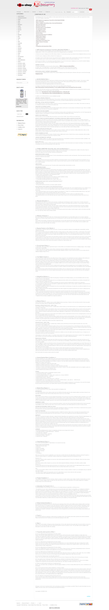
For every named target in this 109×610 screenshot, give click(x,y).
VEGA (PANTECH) (21, 59)
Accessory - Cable (21, 66)
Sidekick (19, 49)
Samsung (20, 48)
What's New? (26, 11)
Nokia (19, 37)
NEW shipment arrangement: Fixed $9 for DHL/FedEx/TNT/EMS (50, 20)
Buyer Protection (40, 21)
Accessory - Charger (22, 68)
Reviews (40, 11)
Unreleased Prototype (22, 17)
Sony (19, 54)
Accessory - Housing (22, 71)
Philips (19, 44)
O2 (18, 39)
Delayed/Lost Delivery (41, 31)
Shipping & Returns (21, 123)
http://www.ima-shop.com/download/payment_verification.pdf (55, 91)
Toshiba (19, 58)
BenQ (19, 22)
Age (37, 44)
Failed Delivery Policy (41, 37)
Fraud (37, 43)
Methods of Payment (40, 26)
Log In (40, 603)
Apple (19, 21)
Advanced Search (20, 116)
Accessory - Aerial (21, 63)
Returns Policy (39, 33)
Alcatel (19, 19)
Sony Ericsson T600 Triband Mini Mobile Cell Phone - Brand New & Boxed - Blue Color (21, 102)
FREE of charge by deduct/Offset (67, 66)
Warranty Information (41, 24)
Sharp (19, 53)
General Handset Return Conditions (44, 34)
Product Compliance (40, 39)
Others (19, 61)
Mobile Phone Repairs (41, 36)
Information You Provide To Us (43, 40)
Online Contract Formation (42, 41)
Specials (34, 11)
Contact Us (47, 11)
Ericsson (19, 29)
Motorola (19, 34)
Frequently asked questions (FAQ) (43, 46)
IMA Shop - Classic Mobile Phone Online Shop (32, 604)
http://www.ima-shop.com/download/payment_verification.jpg (56, 93)
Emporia (19, 27)
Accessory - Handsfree (22, 69)
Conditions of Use (21, 127)
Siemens (19, 51)
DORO (19, 26)
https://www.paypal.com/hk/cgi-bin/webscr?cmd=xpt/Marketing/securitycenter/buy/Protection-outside (58, 87)
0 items (87, 8)
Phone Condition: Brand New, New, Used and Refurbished (49, 23)
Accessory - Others (22, 73)
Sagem (19, 46)
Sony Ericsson (21, 56)
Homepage (19, 11)
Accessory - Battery (22, 64)
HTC (19, 31)
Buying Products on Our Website (43, 27)
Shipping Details (39, 73)
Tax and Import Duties (41, 28)
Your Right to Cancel (40, 30)
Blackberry (20, 24)
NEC (19, 36)
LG (18, 32)
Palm (19, 41)
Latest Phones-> (21, 16)
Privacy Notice (21, 125)
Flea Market (20, 74)
